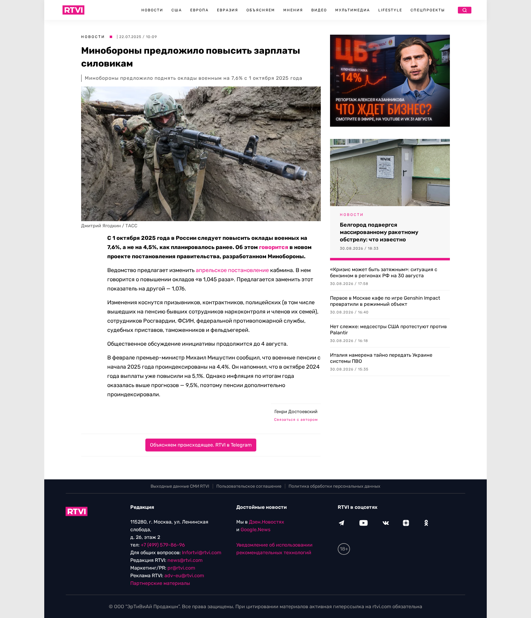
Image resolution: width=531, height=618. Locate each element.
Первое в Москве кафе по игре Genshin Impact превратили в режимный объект (385, 301)
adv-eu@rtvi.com (184, 575)
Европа (199, 10)
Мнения (293, 10)
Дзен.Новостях (266, 522)
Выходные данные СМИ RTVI (180, 486)
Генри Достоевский (295, 411)
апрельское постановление (232, 270)
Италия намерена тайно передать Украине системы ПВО (381, 358)
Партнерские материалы (160, 583)
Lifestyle (390, 10)
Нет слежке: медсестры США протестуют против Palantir (388, 330)
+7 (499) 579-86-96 (163, 545)
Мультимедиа (352, 10)
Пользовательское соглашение (248, 486)
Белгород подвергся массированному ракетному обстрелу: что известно (379, 232)
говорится (273, 247)
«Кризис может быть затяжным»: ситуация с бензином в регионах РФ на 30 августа (383, 272)
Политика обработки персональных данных (334, 486)
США (176, 10)
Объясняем (260, 10)
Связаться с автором (296, 419)
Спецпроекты (428, 10)
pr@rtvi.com (181, 568)
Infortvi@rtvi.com (201, 552)
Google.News (255, 529)
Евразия (227, 10)
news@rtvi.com (185, 560)
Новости (152, 10)
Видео (319, 10)
